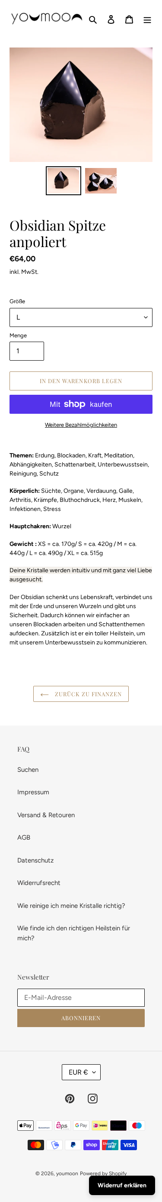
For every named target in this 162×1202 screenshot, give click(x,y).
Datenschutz (35, 860)
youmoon (67, 1173)
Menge (18, 335)
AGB (23, 837)
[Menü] (147, 19)
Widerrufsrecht (38, 883)
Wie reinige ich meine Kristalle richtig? (71, 906)
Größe (17, 301)
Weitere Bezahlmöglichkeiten (81, 425)
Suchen (27, 770)
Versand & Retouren (46, 815)
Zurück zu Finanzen (87, 694)
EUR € (78, 1072)
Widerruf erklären (122, 1185)
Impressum (33, 792)
